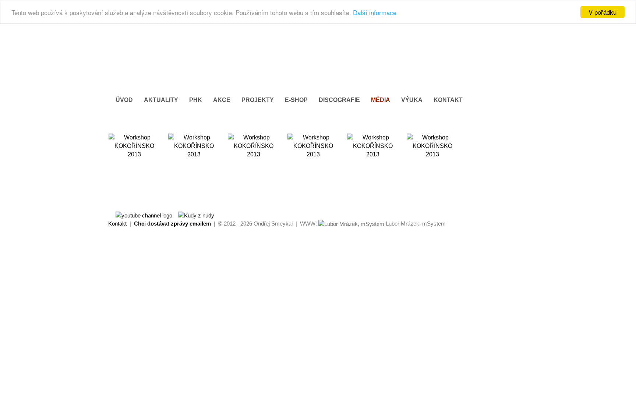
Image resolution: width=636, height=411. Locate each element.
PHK (195, 100)
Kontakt (117, 223)
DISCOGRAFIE (339, 100)
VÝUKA (412, 100)
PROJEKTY (257, 100)
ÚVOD (124, 100)
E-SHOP (296, 100)
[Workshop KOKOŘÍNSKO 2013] (134, 159)
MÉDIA (380, 100)
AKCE (221, 100)
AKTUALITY (161, 100)
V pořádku (602, 12)
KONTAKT (448, 100)
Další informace (374, 12)
